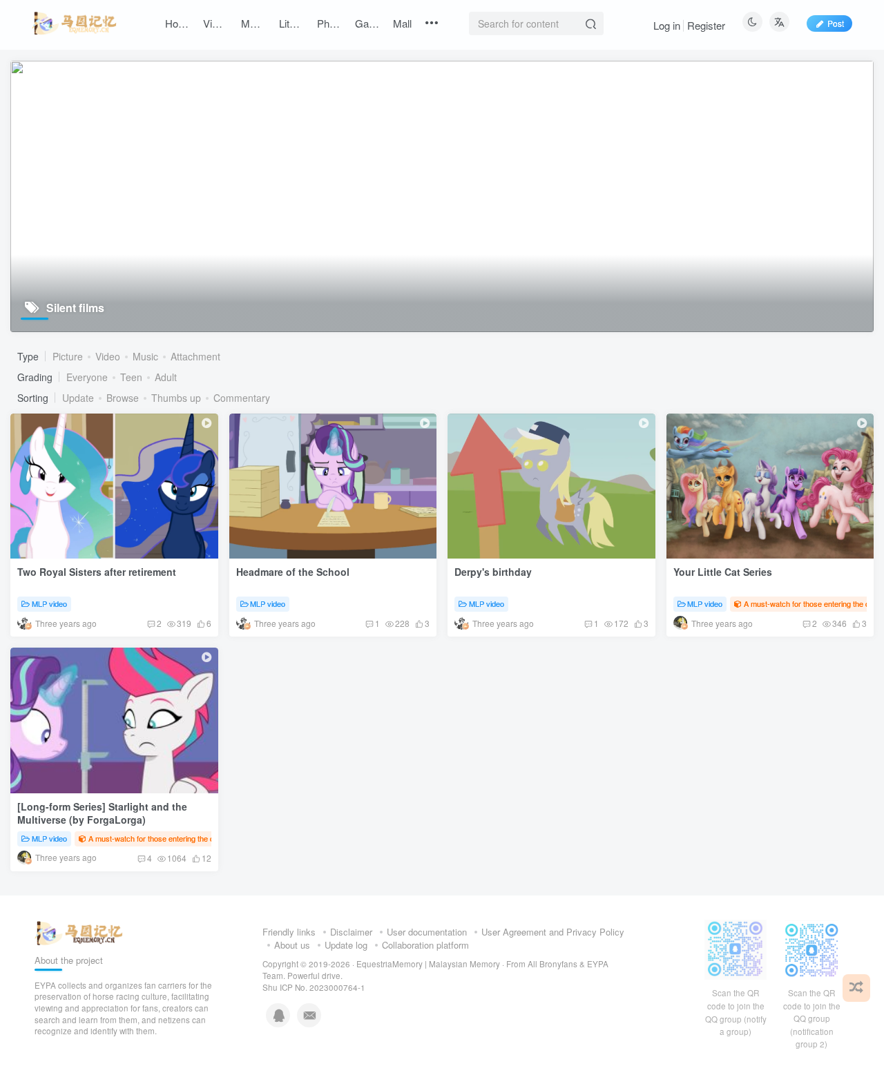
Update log (346, 944)
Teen (131, 377)
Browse (122, 398)
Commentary (241, 398)
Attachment (195, 356)
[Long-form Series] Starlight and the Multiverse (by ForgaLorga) (102, 813)
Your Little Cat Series (722, 572)
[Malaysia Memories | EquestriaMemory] (79, 931)
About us (292, 944)
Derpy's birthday (493, 572)
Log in (666, 25)
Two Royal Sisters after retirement (96, 572)
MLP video (49, 603)
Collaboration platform (425, 944)
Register (706, 25)
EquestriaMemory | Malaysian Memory (428, 963)
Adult (166, 377)
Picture (67, 356)
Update (78, 398)
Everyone (87, 377)
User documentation (427, 931)
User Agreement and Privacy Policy (552, 931)
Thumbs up (176, 398)
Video (107, 356)
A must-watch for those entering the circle (158, 838)
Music (145, 356)
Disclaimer (351, 931)
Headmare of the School (292, 572)
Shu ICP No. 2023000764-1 (313, 987)
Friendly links (289, 931)
